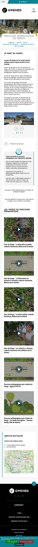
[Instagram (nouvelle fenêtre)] (23, 496)
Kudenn (23, 1)
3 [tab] (20, 132)
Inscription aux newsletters (19, 529)
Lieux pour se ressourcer (10, 44)
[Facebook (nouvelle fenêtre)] (15, 496)
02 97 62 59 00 (11, 447)
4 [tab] (22, 132)
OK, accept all (12, 542)
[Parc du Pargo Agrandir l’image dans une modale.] (19, 118)
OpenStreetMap (27, 472)
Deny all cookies (26, 542)
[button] (19, 459)
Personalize (19, 544)
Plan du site (19, 535)
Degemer (11, 42)
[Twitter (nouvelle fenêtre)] (19, 496)
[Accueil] (11, 10)
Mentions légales (19, 532)
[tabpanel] (19, 125)
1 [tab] (16, 132)
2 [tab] (18, 132)
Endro (25, 42)
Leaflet (22, 472)
